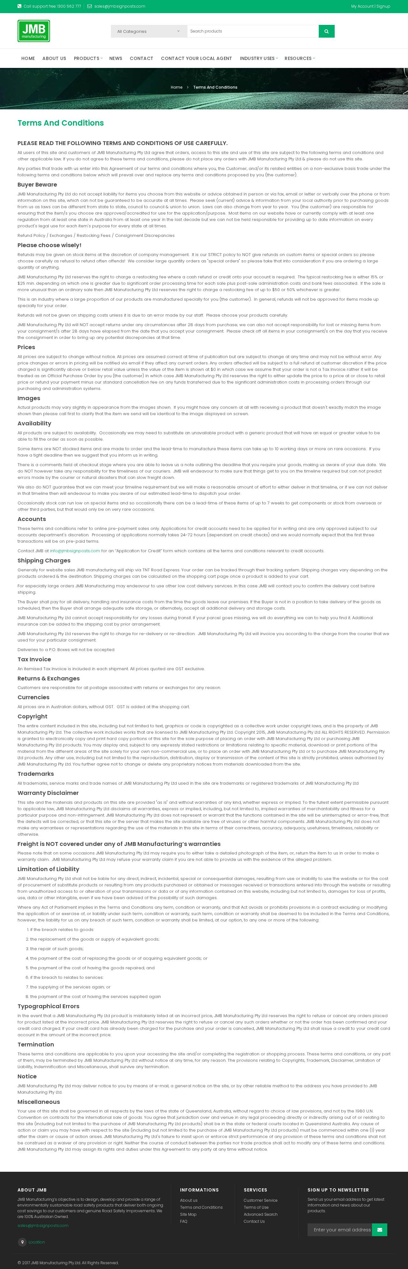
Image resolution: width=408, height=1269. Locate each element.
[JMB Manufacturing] (34, 31)
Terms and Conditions (201, 1207)
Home (177, 87)
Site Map (188, 1214)
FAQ (183, 1221)
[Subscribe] (379, 1229)
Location (37, 1242)
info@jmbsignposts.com (75, 551)
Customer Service (261, 1200)
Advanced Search (261, 1214)
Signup (383, 6)
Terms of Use (256, 1207)
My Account (362, 6)
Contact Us (254, 1221)
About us (189, 1200)
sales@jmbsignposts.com (119, 6)
